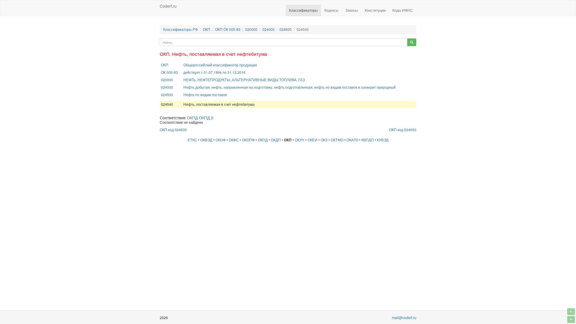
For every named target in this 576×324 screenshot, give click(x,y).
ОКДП (276, 139)
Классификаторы (303, 10)
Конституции (375, 10)
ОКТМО (337, 139)
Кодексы (331, 10)
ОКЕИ (312, 139)
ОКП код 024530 (173, 129)
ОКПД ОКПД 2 (200, 117)
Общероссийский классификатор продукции (220, 65)
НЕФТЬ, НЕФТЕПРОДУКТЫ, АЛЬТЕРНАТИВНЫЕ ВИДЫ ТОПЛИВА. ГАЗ (244, 79)
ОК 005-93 (169, 72)
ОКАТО (352, 139)
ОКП (206, 29)
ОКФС (234, 139)
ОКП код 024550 (402, 129)
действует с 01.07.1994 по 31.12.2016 (214, 72)
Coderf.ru (168, 6)
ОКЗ (324, 139)
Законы (351, 10)
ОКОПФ (248, 139)
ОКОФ (221, 139)
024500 (285, 29)
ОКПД (263, 139)
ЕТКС (192, 139)
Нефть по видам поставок (205, 94)
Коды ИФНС (402, 10)
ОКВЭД (206, 139)
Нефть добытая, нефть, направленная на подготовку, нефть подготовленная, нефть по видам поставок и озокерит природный (289, 87)
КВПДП (367, 139)
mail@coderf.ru (404, 317)
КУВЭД (383, 139)
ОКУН (299, 139)
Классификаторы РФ (180, 29)
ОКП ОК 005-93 (227, 29)
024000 (268, 29)
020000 (251, 29)
